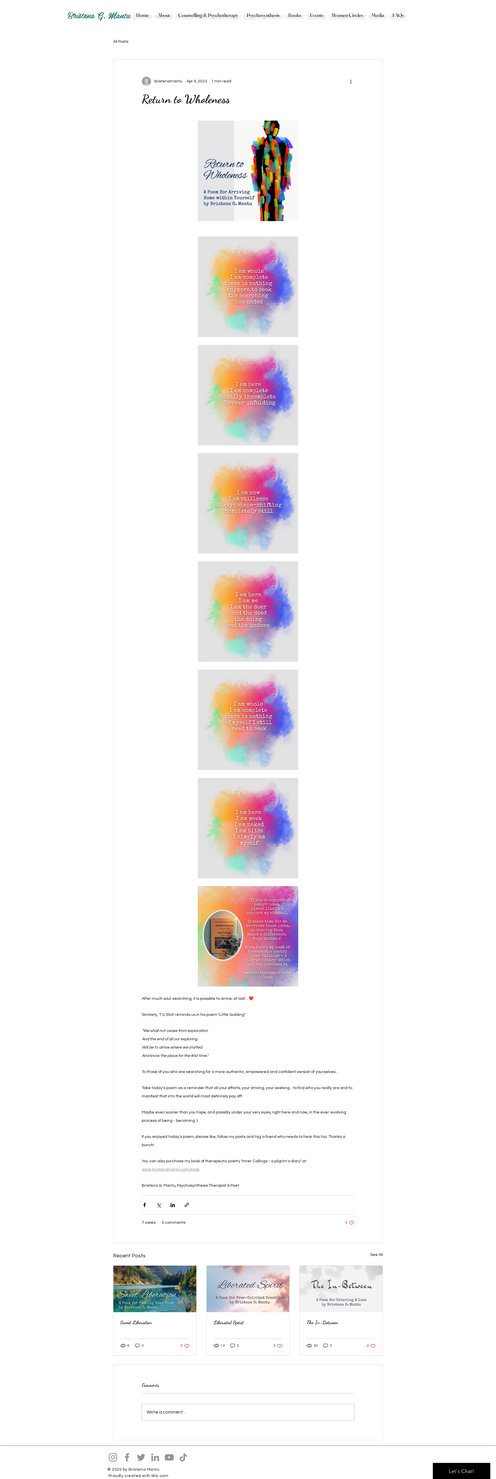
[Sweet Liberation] (154, 1289)
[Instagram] (113, 1457)
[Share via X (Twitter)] (158, 1205)
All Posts (120, 42)
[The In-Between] (341, 1289)
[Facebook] (127, 1457)
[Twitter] (141, 1457)
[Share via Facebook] (144, 1205)
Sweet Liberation (136, 1322)
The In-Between (322, 1322)
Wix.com (159, 1476)
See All (376, 1255)
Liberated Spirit (229, 1322)
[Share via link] (186, 1205)
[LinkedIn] (155, 1457)
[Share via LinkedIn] (172, 1205)
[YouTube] (169, 1457)
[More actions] (350, 81)
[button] (294, 15)
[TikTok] (183, 1457)
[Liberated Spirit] (248, 1289)
